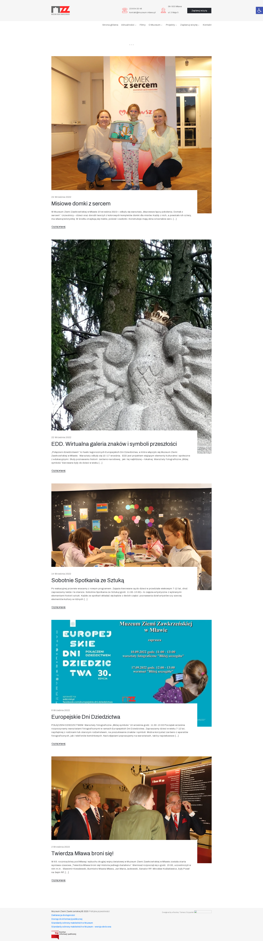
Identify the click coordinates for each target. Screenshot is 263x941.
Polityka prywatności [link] (99, 911)
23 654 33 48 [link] (135, 9)
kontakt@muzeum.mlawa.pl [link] (142, 12)
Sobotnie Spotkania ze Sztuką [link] (87, 580)
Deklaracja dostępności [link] (63, 915)
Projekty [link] (170, 25)
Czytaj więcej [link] (58, 226)
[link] (259, 10)
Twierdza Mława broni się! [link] (82, 853)
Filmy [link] (143, 25)
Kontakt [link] (207, 25)
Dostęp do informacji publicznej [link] (66, 919)
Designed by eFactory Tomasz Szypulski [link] (178, 912)
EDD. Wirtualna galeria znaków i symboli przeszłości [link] (114, 444)
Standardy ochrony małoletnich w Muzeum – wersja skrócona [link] (81, 927)
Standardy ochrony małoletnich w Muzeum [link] (72, 923)
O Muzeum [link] (155, 25)
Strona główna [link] (110, 25)
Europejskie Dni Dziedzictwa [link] (85, 717)
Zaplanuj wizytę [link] (188, 25)
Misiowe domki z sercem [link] (81, 204)
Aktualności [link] (127, 25)
